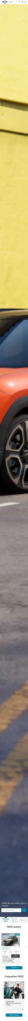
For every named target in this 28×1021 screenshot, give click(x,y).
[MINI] (5, 2)
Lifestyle (22, 920)
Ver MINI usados (14, 967)
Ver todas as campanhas (14, 1015)
